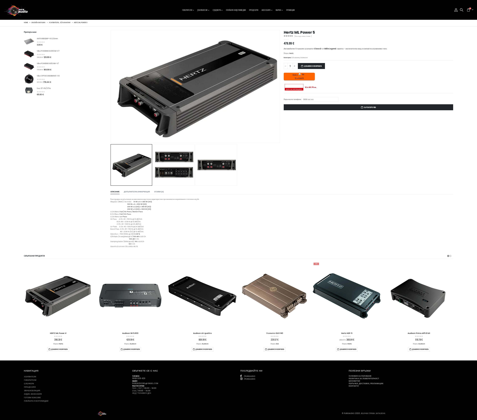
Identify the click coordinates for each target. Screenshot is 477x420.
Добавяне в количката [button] (59, 349)
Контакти (354, 386)
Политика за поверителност (364, 378)
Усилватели (202, 10)
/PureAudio (249, 376)
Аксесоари (266, 10)
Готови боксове (32, 397)
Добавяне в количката (313, 66)
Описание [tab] (114, 192)
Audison (61, 344)
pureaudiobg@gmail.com (145, 383)
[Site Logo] (16, 9)
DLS (205, 344)
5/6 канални (295, 58)
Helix (422, 344)
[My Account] (456, 10)
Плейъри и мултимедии (236, 10)
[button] (462, 10)
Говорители (187, 10)
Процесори (253, 10)
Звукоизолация (32, 390)
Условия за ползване (360, 376)
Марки (278, 10)
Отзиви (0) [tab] (159, 192)
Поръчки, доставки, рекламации (366, 383)
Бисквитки (354, 381)
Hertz (291, 53)
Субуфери (217, 10)
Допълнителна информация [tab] (137, 192)
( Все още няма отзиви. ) (303, 36)
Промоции (290, 10)
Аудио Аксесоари (33, 394)
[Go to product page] (29, 41)
